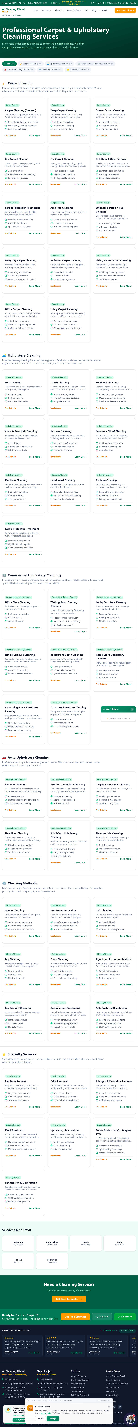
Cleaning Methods (50, 69)
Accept (53, 1418)
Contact (103, 10)
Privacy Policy (66, 1424)
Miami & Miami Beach (115, 1376)
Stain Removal (77, 1391)
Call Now (103, 1316)
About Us (59, 10)
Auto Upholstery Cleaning (18, 69)
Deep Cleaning (77, 1387)
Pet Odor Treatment (80, 1395)
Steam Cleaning (78, 1383)
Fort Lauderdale (113, 1387)
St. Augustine (112, 1395)
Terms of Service (79, 1424)
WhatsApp (126, 1316)
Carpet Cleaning (31, 63)
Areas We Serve (74, 10)
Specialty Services (78, 69)
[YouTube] (120, 1407)
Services (45, 10)
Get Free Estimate (125, 10)
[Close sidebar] (132, 709)
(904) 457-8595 (38, 3)
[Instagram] (114, 1407)
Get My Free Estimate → (23, 1420)
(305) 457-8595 (15, 3)
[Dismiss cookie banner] (109, 1406)
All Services (9, 63)
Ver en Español (115, 1412)
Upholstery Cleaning (59, 63)
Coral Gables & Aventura (117, 1383)
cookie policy (46, 1413)
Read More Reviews (108, 1331)
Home (35, 10)
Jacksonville (111, 1391)
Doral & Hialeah (113, 1380)
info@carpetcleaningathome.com (17, 1383)
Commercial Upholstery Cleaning (95, 63)
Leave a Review (128, 1331)
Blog (94, 10)
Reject (40, 1418)
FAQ (86, 10)
